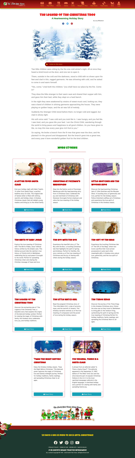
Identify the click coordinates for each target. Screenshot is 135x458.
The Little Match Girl (65, 300)
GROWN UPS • (73, 447)
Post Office (50, 5)
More (112, 5)
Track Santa (104, 5)
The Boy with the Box (65, 240)
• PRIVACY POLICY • (53, 447)
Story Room (93, 5)
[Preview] (47, 64)
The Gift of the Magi (102, 240)
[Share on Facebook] (63, 23)
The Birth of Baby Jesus (28, 240)
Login (118, 5)
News (42, 5)
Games (66, 5)
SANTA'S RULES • (82, 447)
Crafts (73, 5)
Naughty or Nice (83, 5)
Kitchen (58, 5)
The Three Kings (100, 300)
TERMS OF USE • (64, 447)
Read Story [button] (30, 210)
